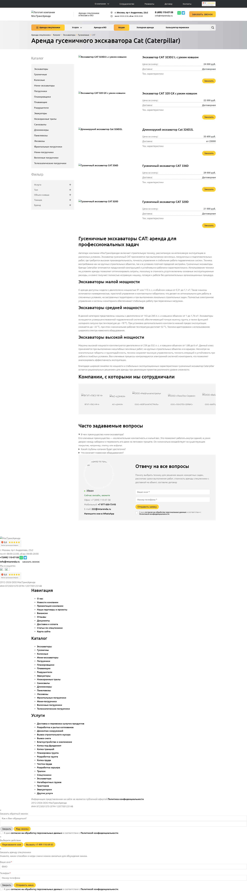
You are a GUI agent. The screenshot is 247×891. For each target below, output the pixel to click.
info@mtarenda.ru (164, 15)
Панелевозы (41, 135)
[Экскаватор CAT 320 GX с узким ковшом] (108, 106)
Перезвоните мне (11, 844)
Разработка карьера (48, 767)
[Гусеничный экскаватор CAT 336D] (108, 179)
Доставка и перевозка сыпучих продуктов (60, 723)
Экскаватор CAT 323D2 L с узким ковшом (170, 57)
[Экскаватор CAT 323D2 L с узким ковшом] (108, 70)
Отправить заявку (147, 506)
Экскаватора (44, 778)
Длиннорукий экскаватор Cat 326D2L (167, 129)
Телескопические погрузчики (50, 163)
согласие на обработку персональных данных (165, 512)
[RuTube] (2, 569)
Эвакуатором (44, 789)
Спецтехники (44, 775)
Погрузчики (40, 91)
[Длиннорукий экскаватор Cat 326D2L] (108, 142)
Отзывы (41, 617)
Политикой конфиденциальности (154, 514)
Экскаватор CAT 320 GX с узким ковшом (169, 93)
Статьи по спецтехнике (50, 628)
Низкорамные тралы (45, 119)
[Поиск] (213, 27)
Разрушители (41, 107)
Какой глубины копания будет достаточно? (103, 449)
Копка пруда (44, 760)
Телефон (5, 873)
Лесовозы (39, 141)
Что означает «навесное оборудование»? (102, 452)
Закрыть (6, 829)
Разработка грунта (47, 756)
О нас (40, 598)
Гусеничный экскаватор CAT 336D (165, 165)
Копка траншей (45, 749)
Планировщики (42, 96)
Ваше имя (6, 862)
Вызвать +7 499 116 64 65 (39, 844)
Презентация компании (50, 606)
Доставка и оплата (47, 624)
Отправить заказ (25, 885)
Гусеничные (40, 74)
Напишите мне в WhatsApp (99, 513)
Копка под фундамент (49, 745)
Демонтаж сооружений (50, 731)
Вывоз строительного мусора (53, 734)
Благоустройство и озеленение (54, 742)
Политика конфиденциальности (126, 799)
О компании (100, 4)
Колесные (39, 80)
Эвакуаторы (40, 113)
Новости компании (47, 602)
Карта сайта (43, 631)
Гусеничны (43, 650)
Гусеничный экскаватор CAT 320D (165, 201)
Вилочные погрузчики (46, 157)
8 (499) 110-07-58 (164, 12)
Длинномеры (41, 130)
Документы (43, 620)
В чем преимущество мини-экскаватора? (102, 434)
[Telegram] (183, 13)
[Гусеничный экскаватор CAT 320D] (108, 215)
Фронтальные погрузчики (48, 146)
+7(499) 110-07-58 (9, 557)
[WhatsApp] (179, 13)
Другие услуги (45, 793)
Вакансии (42, 613)
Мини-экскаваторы (44, 85)
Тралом (41, 771)
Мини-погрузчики (44, 152)
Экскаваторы (41, 69)
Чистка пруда (44, 764)
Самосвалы (40, 124)
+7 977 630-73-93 (107, 504)
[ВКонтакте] (7, 569)
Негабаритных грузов (49, 782)
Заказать (209, 81)
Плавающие (40, 102)
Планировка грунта (48, 753)
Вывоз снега (44, 738)
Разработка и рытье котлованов (55, 727)
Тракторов (43, 785)
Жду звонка (22, 829)
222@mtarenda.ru (101, 509)
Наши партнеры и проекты (52, 609)
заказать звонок (202, 14)
